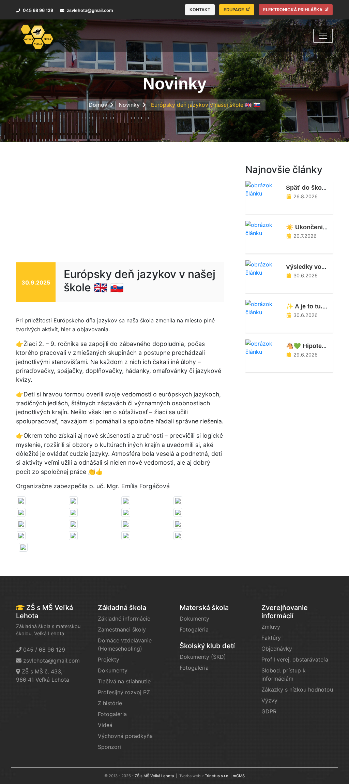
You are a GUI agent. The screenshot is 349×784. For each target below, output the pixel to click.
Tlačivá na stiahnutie (124, 681)
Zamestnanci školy (122, 629)
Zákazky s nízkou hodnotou (297, 689)
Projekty (108, 659)
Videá (105, 725)
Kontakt (199, 9)
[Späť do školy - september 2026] (262, 188)
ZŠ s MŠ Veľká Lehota (154, 775)
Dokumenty (112, 670)
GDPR (268, 711)
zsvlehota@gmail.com (51, 660)
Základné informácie (124, 618)
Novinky (129, 104)
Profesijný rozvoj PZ (124, 692)
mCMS (239, 775)
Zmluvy (270, 626)
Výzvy (269, 700)
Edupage (234, 9)
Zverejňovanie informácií (284, 612)
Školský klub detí (207, 646)
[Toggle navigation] (323, 36)
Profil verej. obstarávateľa (294, 659)
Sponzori (109, 746)
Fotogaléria (112, 714)
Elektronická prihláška (293, 9)
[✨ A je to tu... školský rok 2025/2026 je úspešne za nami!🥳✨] (262, 307)
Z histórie (110, 703)
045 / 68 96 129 (44, 649)
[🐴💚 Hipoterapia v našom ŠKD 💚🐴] (262, 347)
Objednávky (276, 648)
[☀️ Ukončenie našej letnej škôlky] (262, 228)
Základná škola (122, 608)
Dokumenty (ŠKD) (203, 656)
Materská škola (204, 608)
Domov (98, 104)
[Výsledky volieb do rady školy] (262, 267)
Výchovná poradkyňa (125, 735)
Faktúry (271, 637)
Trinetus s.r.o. (217, 775)
